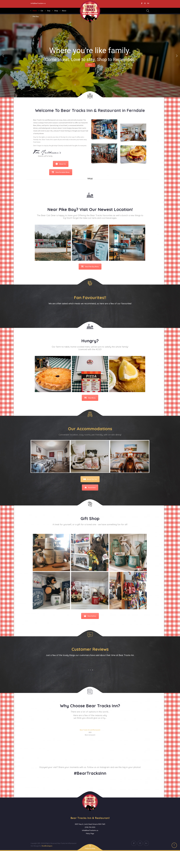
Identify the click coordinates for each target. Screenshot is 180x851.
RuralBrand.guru (47, 846)
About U (62, 164)
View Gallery (92, 616)
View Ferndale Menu (62, 172)
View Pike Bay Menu (92, 267)
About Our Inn (92, 479)
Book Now (92, 487)
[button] (3, 55)
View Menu (92, 398)
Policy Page (90, 833)
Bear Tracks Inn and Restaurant (90, 730)
